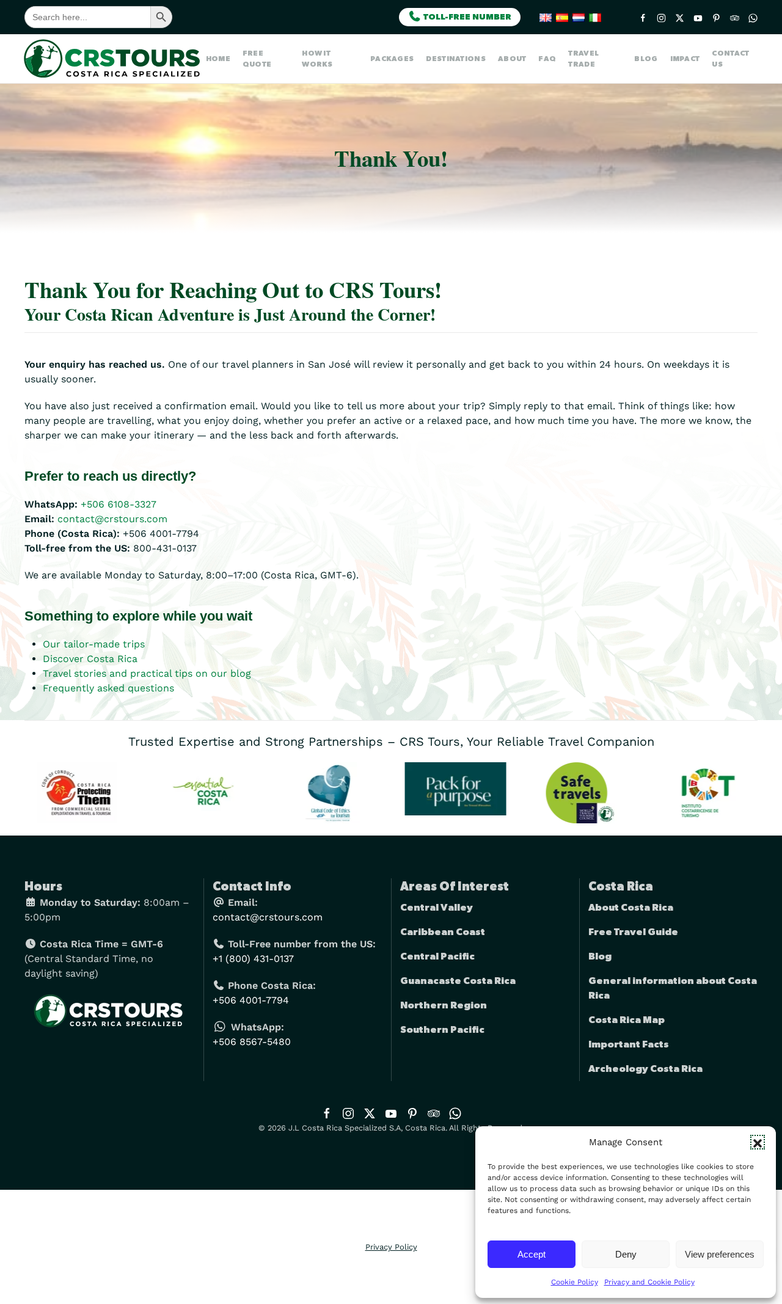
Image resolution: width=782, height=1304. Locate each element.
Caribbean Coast (442, 932)
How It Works (317, 58)
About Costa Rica (630, 907)
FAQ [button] (547, 58)
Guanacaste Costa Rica (458, 981)
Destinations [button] (456, 58)
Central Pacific (437, 956)
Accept (531, 1254)
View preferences (720, 1254)
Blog (645, 58)
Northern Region (443, 1005)
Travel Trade (583, 58)
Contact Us (730, 58)
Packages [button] (392, 58)
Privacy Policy (391, 1246)
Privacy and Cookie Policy (649, 1282)
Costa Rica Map (626, 1020)
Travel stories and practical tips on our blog (147, 673)
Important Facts (628, 1044)
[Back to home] (115, 58)
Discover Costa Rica (90, 659)
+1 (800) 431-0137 (253, 958)
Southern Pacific (442, 1030)
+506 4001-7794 (251, 1000)
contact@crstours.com (112, 519)
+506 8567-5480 (252, 1041)
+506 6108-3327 (118, 504)
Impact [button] (685, 58)
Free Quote (257, 58)
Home (218, 58)
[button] (757, 1142)
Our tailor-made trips (94, 644)
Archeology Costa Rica (645, 1069)
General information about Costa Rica (672, 988)
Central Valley (436, 907)
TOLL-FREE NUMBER (466, 17)
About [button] (512, 58)
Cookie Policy (574, 1282)
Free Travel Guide (633, 932)
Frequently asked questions (108, 688)
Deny (626, 1254)
